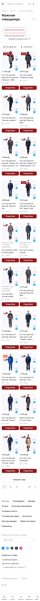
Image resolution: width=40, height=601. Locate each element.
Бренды (31, 501)
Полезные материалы (22, 506)
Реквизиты (7, 526)
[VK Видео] (21, 548)
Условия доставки (10, 516)
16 (29, 487)
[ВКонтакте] (3, 548)
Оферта (25, 578)
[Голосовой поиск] (34, 3)
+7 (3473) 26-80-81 (9, 560)
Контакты (27, 516)
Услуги (5, 506)
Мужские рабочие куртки (14, 36)
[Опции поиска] (29, 3)
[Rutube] (16, 548)
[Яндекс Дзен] (12, 548)
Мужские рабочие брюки (14, 30)
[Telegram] (7, 548)
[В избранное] (16, 57)
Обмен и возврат (28, 521)
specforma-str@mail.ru (10, 564)
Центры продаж (9, 521)
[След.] (35, 486)
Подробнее (10, 88)
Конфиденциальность (10, 578)
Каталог (5, 501)
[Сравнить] (16, 66)
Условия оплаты (9, 511)
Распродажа (18, 501)
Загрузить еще (19, 480)
